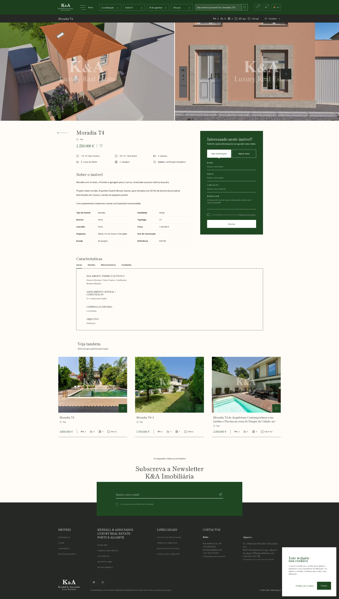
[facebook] (94, 581)
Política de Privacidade (246, 215)
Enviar (231, 223)
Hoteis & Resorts (67, 554)
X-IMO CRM (264, 590)
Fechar (324, 585)
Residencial (64, 537)
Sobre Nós (102, 545)
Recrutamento (105, 567)
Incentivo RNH (104, 562)
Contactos (211, 529)
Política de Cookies (305, 585)
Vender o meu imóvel (108, 550)
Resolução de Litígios (168, 548)
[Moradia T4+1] (169, 385)
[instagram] (102, 581)
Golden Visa (103, 556)
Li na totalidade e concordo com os (233, 215)
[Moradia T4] (92, 385)
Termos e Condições (167, 543)
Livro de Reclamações (168, 554)
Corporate (64, 548)
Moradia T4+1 (145, 417)
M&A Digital (276, 590)
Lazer (61, 543)
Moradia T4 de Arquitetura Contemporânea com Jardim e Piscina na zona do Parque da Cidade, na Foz (244, 419)
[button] (286, 74)
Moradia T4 (67, 417)
